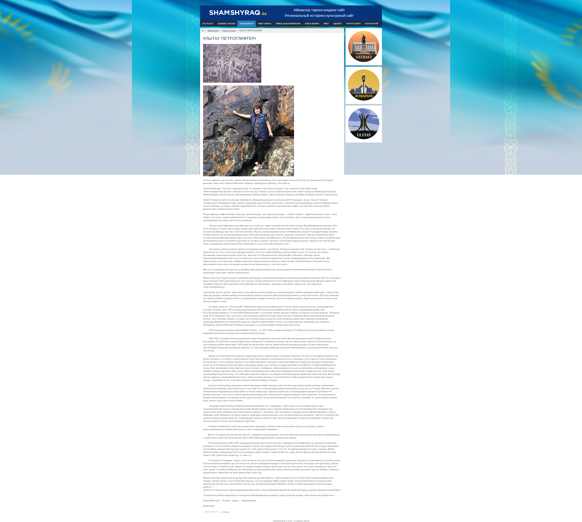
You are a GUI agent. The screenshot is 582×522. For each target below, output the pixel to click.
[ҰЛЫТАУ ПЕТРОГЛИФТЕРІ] (232, 63)
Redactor (226, 512)
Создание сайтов (301, 521)
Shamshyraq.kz (279, 521)
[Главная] (203, 30)
